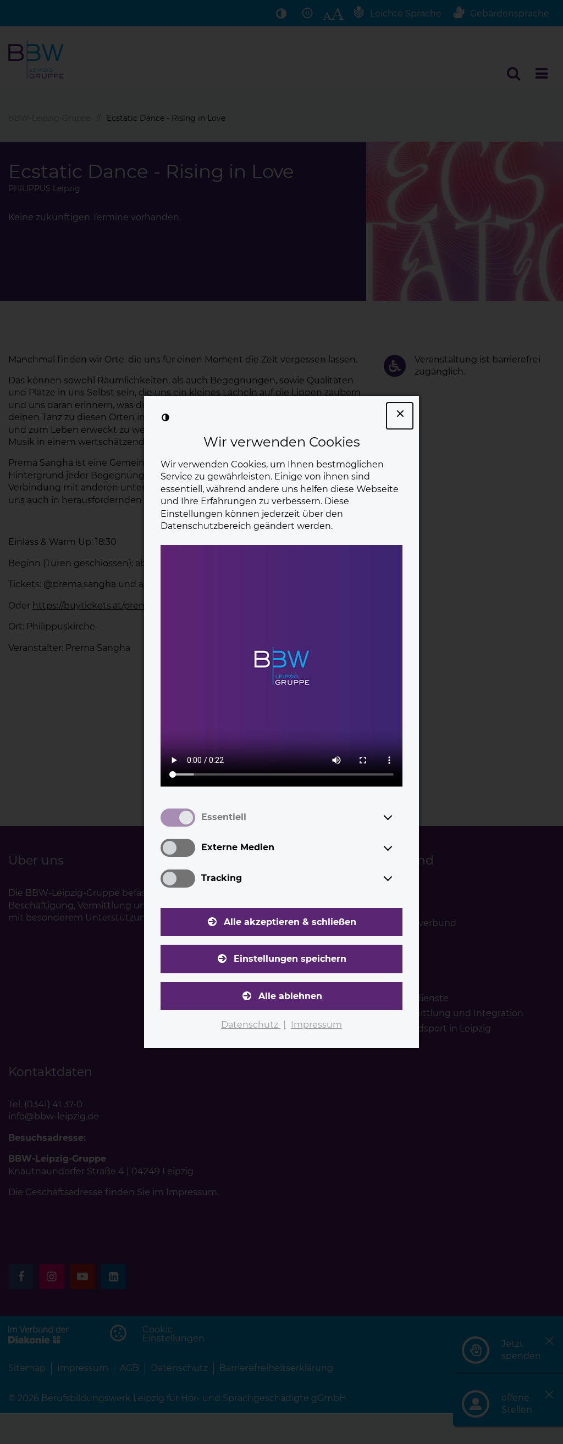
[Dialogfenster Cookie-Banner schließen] (400, 416)
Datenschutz (250, 1024)
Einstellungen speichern (290, 959)
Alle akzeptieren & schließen (290, 922)
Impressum (316, 1024)
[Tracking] (398, 878)
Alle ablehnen (290, 996)
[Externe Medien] (398, 848)
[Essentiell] (398, 817)
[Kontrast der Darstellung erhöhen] (165, 417)
